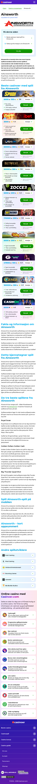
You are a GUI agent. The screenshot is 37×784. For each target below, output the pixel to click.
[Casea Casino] (18, 279)
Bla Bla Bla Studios (11, 585)
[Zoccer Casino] (18, 187)
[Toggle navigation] (34, 2)
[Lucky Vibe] (18, 141)
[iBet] (18, 116)
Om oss (4, 751)
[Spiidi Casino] (18, 94)
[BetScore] (18, 212)
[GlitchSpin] (18, 257)
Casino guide (6, 745)
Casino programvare (15, 8)
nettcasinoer (13, 406)
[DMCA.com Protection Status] (8, 777)
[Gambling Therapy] (23, 772)
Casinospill (5, 734)
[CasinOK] (18, 302)
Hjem (4, 8)
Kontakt (4, 756)
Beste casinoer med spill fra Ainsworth (15, 38)
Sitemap (5, 766)
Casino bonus (6, 740)
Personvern (6, 761)
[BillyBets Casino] (18, 235)
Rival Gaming (9, 561)
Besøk (25, 105)
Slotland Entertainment (13, 567)
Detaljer (27, 99)
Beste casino (6, 728)
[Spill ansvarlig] (8, 772)
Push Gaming (9, 555)
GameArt (8, 579)
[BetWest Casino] (18, 163)
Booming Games (10, 573)
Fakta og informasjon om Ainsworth (18, 43)
